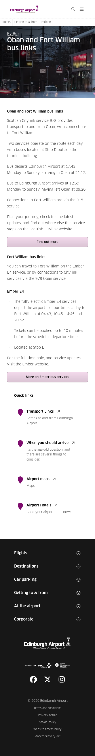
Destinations (26, 566)
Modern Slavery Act (48, 736)
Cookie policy (50, 722)
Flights (6, 22)
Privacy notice (50, 715)
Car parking (25, 580)
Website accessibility (47, 729)
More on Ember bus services (47, 377)
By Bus (13, 34)
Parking (46, 22)
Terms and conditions (48, 708)
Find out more (47, 242)
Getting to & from (25, 22)
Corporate (23, 619)
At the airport (27, 606)
